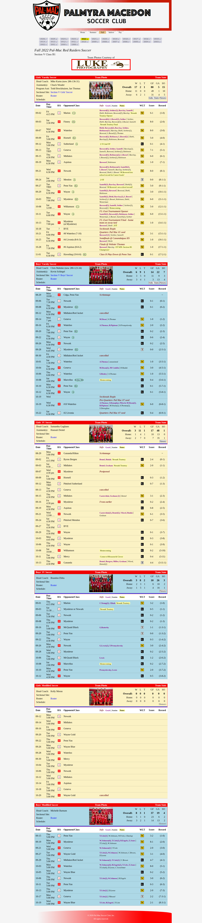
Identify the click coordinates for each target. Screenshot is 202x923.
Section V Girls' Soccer (61, 92)
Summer (93, 32)
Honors (163, 98)
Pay (120, 32)
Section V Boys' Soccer (62, 275)
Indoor (111, 32)
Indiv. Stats (154, 98)
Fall (102, 32)
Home (82, 32)
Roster (54, 95)
